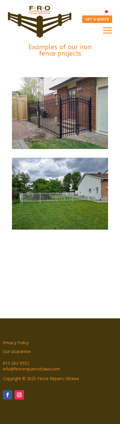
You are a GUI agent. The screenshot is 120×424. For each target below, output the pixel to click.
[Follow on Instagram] (19, 395)
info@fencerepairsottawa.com (31, 369)
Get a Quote (97, 19)
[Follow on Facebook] (7, 395)
